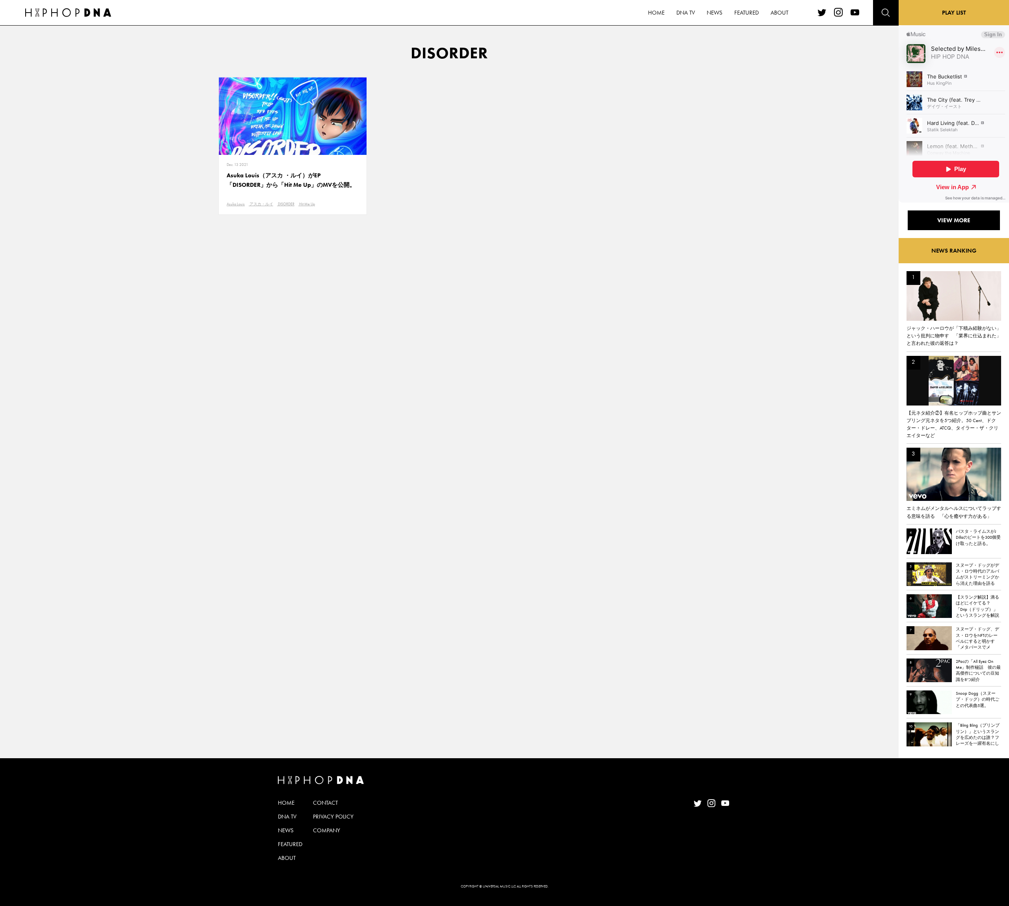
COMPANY (326, 830)
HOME (656, 13)
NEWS (714, 13)
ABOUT (779, 13)
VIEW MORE (953, 220)
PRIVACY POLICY (333, 816)
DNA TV (685, 13)
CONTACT (325, 803)
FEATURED (746, 13)
